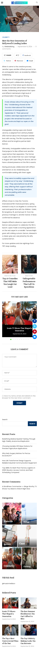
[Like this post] (18, 55)
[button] (4, 320)
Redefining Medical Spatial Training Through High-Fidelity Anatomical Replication (18, 440)
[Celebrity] (11, 558)
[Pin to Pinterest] (34, 331)
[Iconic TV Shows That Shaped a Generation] (19, 313)
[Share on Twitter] (34, 326)
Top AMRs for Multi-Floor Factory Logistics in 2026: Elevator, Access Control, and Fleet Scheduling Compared (18, 470)
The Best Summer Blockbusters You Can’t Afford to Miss (28, 615)
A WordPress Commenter (11, 486)
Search (4, 419)
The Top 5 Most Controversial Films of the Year (10, 640)
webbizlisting (9, 46)
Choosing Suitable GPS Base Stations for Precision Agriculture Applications (17, 447)
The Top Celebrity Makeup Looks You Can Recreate (28, 640)
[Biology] (29, 514)
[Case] (27, 536)
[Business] (9, 536)
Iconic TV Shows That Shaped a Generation (8, 613)
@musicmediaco (8, 583)
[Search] (37, 3)
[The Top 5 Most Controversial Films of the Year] (10, 630)
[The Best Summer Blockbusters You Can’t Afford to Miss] (29, 602)
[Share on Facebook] (34, 321)
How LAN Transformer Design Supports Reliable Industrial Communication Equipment (19, 462)
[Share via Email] (34, 337)
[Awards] (11, 514)
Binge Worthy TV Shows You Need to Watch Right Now (19, 487)
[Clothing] (29, 558)
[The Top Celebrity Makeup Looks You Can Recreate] (29, 630)
